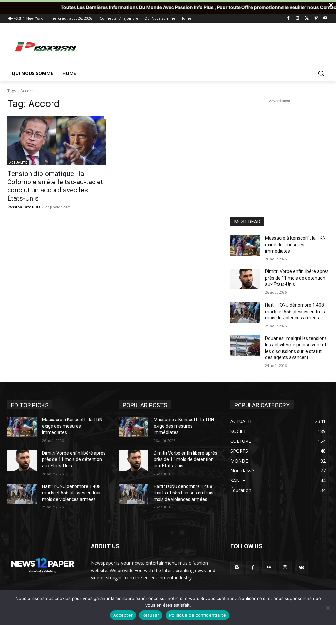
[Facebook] (288, 18)
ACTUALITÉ (18, 162)
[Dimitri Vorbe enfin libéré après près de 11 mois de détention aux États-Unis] (245, 279)
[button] (321, 73)
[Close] (331, 5)
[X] (307, 18)
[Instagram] (298, 18)
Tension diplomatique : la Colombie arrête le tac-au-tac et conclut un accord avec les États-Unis (55, 186)
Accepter (123, 615)
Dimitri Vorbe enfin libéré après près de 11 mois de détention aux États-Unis (297, 278)
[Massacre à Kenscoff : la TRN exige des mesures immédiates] (245, 245)
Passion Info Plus (23, 207)
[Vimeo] (316, 18)
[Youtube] (325, 18)
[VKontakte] (301, 567)
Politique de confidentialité (197, 615)
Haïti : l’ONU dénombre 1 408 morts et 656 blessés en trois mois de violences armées (295, 311)
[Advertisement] (161, 46)
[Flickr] (268, 567)
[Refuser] (328, 607)
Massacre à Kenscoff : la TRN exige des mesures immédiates (295, 244)
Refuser (150, 615)
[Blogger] (236, 567)
